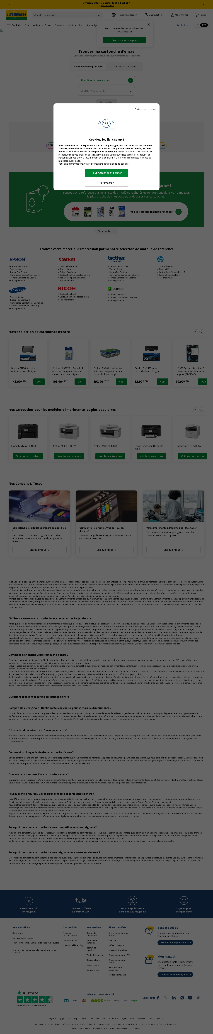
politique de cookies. (118, 163)
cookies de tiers (114, 151)
